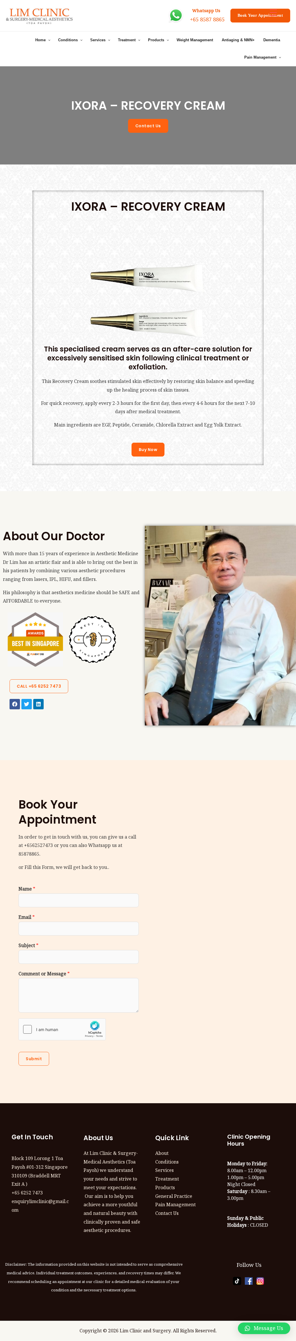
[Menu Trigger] (273, 12)
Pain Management (175, 1204)
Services (164, 1170)
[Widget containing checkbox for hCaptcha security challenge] (62, 1029)
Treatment (167, 1179)
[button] (264, 1328)
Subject (28, 945)
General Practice (173, 1196)
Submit (34, 1059)
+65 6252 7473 (27, 1192)
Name (26, 889)
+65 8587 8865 (207, 19)
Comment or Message (44, 973)
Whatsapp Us (205, 10)
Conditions (167, 1162)
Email (26, 917)
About (162, 1153)
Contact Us (167, 1213)
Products (165, 1187)
